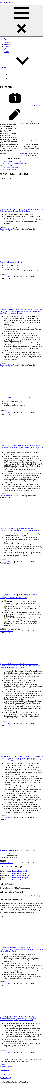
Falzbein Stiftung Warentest (9, 167)
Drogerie (7, 43)
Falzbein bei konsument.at (20, 875)
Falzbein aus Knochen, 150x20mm (31, 141)
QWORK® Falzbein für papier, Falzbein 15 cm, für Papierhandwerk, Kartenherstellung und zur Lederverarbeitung (20, 529)
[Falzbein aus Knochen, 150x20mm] (31, 139)
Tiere (5, 50)
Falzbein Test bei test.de (19, 871)
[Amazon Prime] (29, 151)
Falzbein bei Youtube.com (20, 880)
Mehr (5, 67)
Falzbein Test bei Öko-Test (20, 873)
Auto (5, 39)
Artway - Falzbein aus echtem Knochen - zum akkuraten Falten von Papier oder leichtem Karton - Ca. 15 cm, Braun (21, 210)
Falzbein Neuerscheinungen (9, 169)
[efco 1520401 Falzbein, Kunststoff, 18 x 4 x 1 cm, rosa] (21, 849)
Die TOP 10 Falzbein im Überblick (12, 162)
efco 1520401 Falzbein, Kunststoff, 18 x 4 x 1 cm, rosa (17, 850)
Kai (31, 121)
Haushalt (7, 46)
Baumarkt (7, 41)
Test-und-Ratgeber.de (7, 2)
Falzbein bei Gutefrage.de (20, 878)
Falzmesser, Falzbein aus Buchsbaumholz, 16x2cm (16, 398)
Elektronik (7, 44)
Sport (5, 48)
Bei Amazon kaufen (26, 153)
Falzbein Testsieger (7, 165)
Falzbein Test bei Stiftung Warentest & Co (14, 163)
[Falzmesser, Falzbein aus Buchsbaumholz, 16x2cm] (21, 396)
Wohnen (6, 52)
